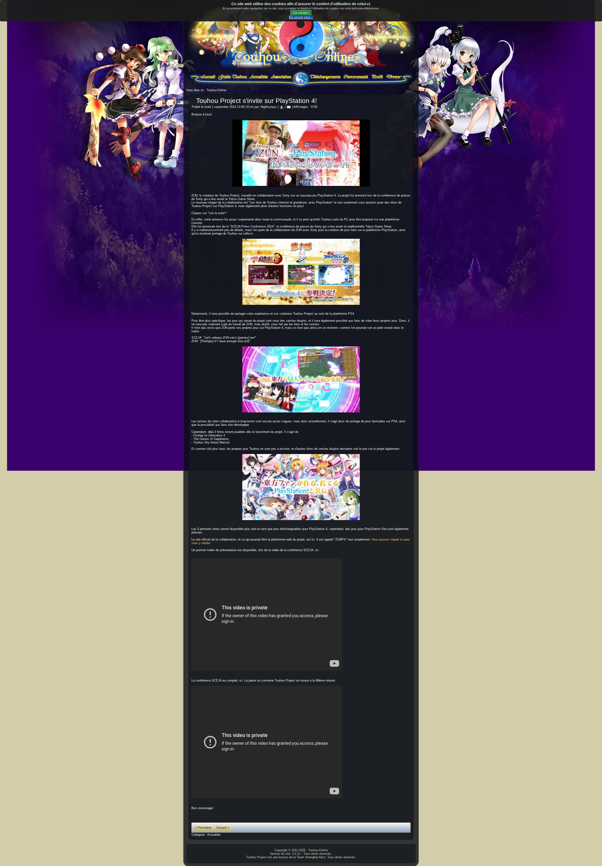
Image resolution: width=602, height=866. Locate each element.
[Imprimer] (281, 107)
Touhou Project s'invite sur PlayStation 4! (256, 100)
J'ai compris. (301, 13)
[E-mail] (288, 107)
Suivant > (222, 827)
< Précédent (203, 827)
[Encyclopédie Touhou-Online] (232, 79)
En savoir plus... (301, 17)
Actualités (214, 834)
